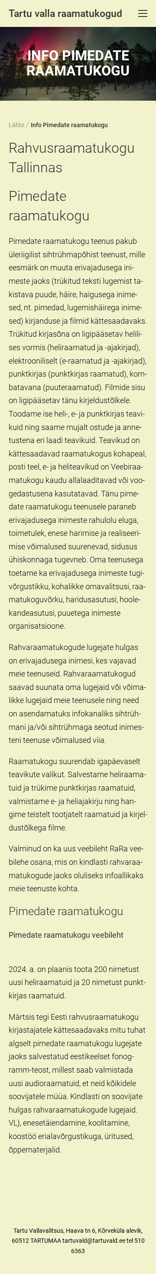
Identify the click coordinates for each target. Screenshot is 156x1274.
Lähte (16, 124)
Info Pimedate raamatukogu (69, 124)
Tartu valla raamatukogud (65, 14)
